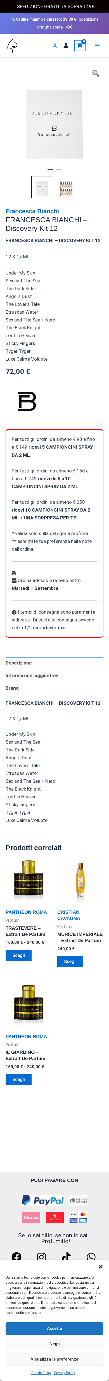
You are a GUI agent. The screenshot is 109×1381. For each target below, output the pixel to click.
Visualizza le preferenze (54, 1359)
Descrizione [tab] (19, 663)
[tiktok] (67, 1257)
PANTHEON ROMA (26, 912)
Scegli (18, 955)
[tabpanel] (54, 116)
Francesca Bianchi (32, 211)
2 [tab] (58, 172)
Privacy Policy (64, 1373)
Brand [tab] (12, 688)
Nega (54, 1343)
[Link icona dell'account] (65, 45)
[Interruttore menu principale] (97, 45)
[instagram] (42, 1257)
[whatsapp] (92, 1257)
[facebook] (17, 1257)
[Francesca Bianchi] (27, 403)
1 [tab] (50, 172)
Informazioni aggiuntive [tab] (32, 675)
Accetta (54, 1328)
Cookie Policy (41, 1373)
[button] (100, 1266)
